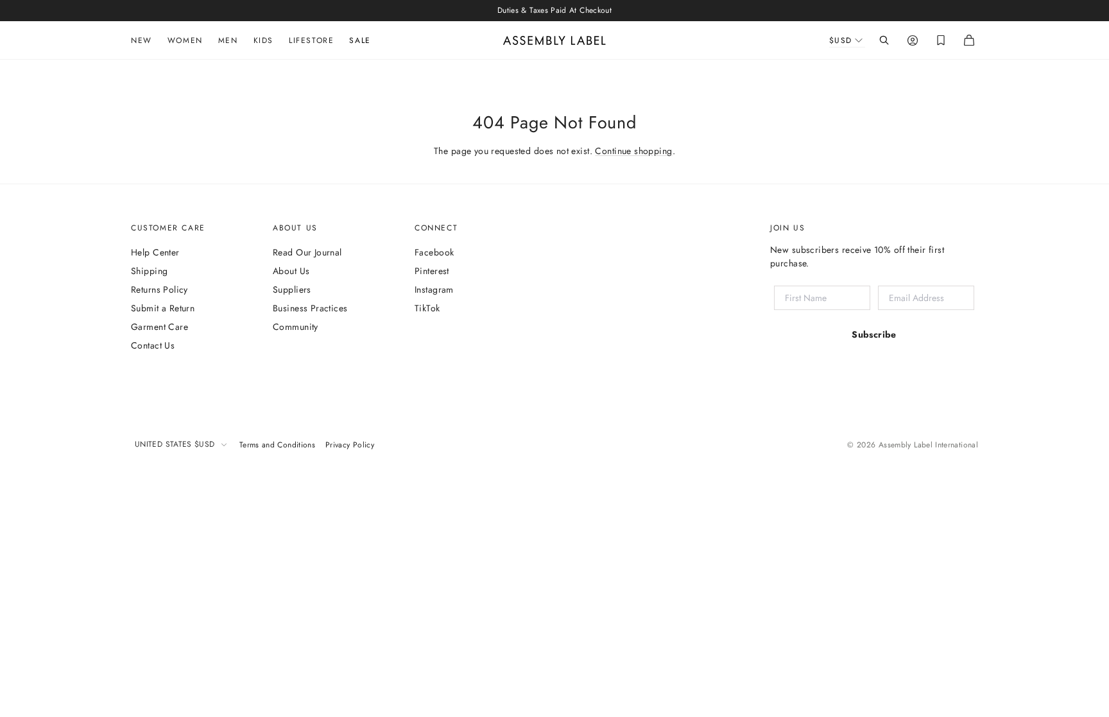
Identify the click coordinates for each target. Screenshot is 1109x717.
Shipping (149, 270)
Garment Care (159, 326)
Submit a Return (162, 308)
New (141, 40)
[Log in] (913, 40)
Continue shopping (633, 150)
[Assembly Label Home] (554, 40)
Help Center (155, 252)
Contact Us (153, 345)
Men (228, 40)
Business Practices (310, 308)
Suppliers (292, 289)
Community (295, 326)
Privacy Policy (349, 445)
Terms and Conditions (277, 445)
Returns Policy (159, 289)
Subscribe (874, 334)
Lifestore (311, 40)
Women (185, 40)
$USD (840, 40)
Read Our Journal (307, 252)
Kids (263, 40)
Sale (359, 40)
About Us (291, 270)
